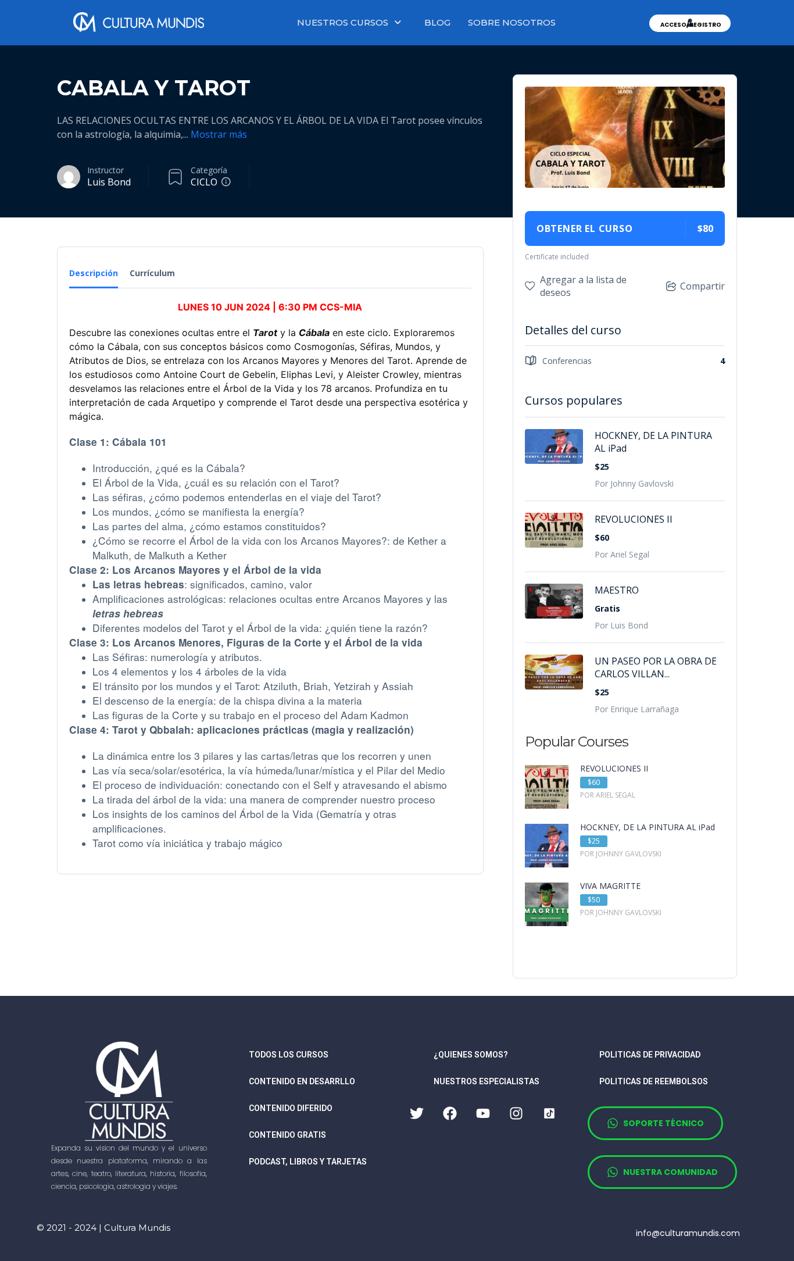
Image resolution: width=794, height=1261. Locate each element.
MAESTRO (617, 590)
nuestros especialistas (486, 1081)
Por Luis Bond (621, 625)
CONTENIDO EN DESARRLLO (302, 1081)
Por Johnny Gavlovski (634, 483)
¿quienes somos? (471, 1054)
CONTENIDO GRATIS (287, 1134)
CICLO (204, 182)
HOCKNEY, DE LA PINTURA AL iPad (653, 442)
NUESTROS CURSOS (342, 22)
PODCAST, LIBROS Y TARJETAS (308, 1161)
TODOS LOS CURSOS (288, 1054)
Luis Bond (109, 182)
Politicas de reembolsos (653, 1081)
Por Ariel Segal (622, 554)
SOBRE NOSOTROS (512, 22)
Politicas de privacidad (649, 1054)
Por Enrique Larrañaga (637, 709)
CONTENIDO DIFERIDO (290, 1108)
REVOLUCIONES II (634, 519)
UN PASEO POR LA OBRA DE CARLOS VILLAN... (656, 667)
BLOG (437, 22)
